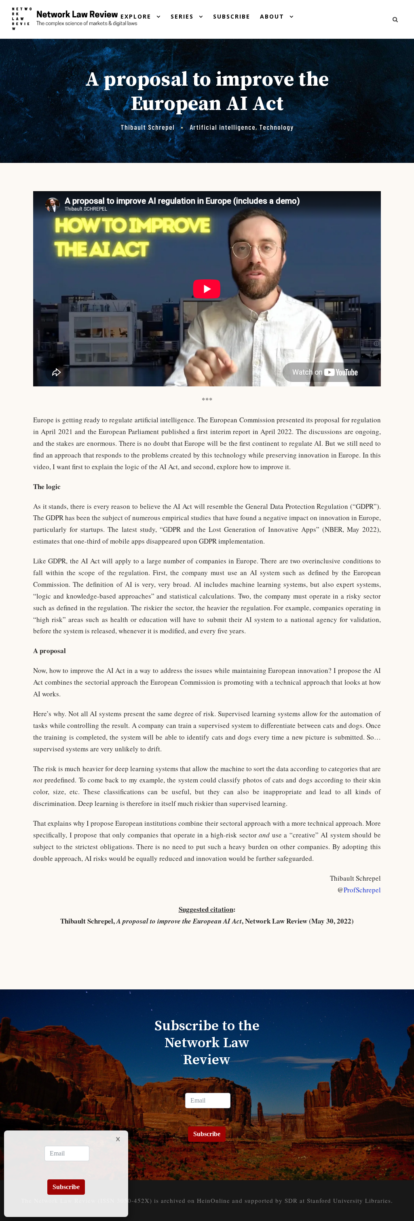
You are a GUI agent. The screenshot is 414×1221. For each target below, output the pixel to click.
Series (182, 16)
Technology (276, 126)
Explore (135, 16)
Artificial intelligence (223, 126)
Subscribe (231, 16)
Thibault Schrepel (147, 126)
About (272, 16)
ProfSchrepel (362, 889)
